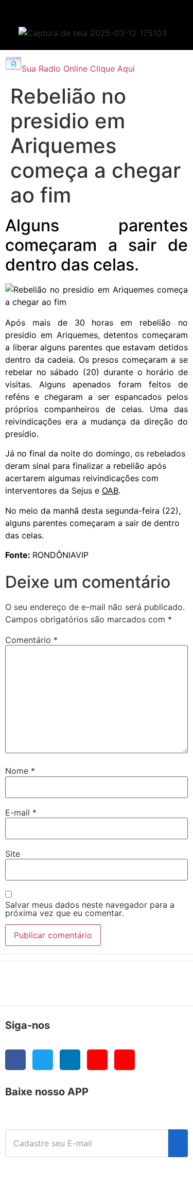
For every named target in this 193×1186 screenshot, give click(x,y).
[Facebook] (15, 1059)
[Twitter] (42, 1059)
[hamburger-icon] (162, 18)
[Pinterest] (124, 1059)
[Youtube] (97, 1059)
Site (12, 854)
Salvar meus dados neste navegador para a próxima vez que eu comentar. (89, 909)
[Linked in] (70, 1059)
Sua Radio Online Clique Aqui (78, 68)
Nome (20, 771)
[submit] (178, 1143)
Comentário (31, 640)
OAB (110, 490)
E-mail (21, 812)
